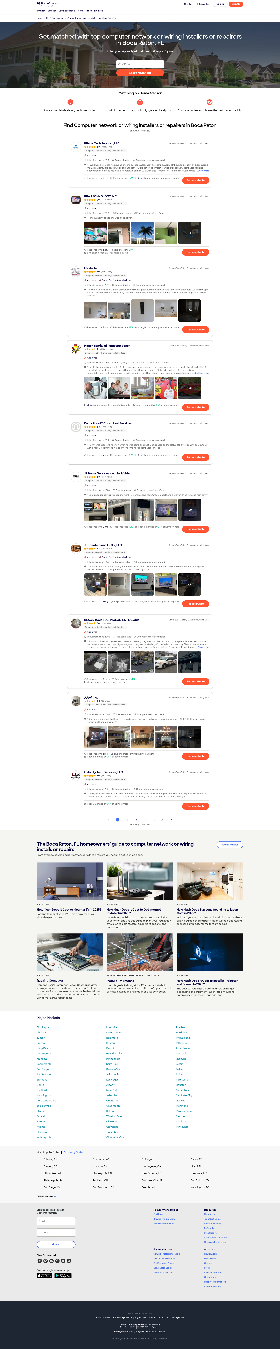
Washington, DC (200, 1187)
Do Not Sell (142, 1326)
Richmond (182, 1105)
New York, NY (199, 1173)
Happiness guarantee (215, 1281)
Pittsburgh (182, 1043)
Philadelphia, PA (53, 1180)
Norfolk (180, 1100)
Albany (110, 1084)
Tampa (41, 1121)
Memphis (181, 1053)
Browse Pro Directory (164, 1219)
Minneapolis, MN (102, 1173)
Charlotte (112, 1100)
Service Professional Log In (167, 1254)
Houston (181, 1084)
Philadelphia (183, 1037)
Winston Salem (115, 1116)
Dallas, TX (196, 1159)
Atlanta (41, 1126)
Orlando (42, 1116)
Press (207, 1268)
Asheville (111, 1095)
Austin (179, 1064)
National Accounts (162, 1272)
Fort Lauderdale (46, 1100)
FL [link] (47, 18)
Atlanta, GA (50, 1159)
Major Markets (48, 1017)
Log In (220, 4)
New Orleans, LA (152, 1173)
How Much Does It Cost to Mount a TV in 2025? (69, 909)
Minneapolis (113, 1058)
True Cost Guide (212, 1219)
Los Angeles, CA (151, 1166)
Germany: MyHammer (122, 1317)
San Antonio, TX (200, 1180)
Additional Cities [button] (45, 1196)
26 (162, 819)
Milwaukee (182, 1126)
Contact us (210, 1277)
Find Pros (158, 1214)
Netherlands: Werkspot (159, 1317)
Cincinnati (112, 1121)
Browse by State (73, 1152)
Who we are (210, 1258)
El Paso (180, 1074)
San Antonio (183, 1090)
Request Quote (196, 180)
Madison (181, 1121)
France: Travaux (103, 1317)
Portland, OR (100, 1180)
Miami (40, 1111)
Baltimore (112, 1037)
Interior (41, 10)
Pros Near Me (211, 1233)
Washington (44, 1095)
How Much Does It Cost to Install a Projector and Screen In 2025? (207, 982)
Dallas (179, 1069)
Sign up (56, 1244)
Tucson (41, 1037)
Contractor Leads (162, 1268)
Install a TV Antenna (120, 981)
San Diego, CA (52, 1187)
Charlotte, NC (101, 1159)
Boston (110, 1043)
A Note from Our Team (215, 1237)
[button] (95, 233)
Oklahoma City (115, 1137)
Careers (208, 1263)
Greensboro (113, 1105)
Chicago (42, 1132)
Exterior (52, 10)
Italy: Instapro (140, 1317)
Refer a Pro (209, 1228)
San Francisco (45, 1074)
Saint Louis (112, 1074)
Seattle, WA (149, 1187)
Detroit (110, 1048)
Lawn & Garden (67, 10)
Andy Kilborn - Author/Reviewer (125, 975)
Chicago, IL (148, 1159)
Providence (183, 1048)
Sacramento (44, 1064)
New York (112, 1090)
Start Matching (140, 73)
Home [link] (40, 18)
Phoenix (41, 1032)
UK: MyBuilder (178, 1317)
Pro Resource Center (164, 1263)
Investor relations (213, 1272)
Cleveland (112, 1126)
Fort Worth (182, 1079)
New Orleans (114, 1032)
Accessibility (154, 1326)
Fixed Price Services (163, 1223)
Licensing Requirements (216, 1242)
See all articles (229, 844)
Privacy (123, 1326)
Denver (41, 1084)
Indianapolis (44, 1137)
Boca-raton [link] (58, 18)
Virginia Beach (184, 1111)
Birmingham (44, 1027)
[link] (140, 147)
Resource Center (213, 1223)
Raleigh (110, 1111)
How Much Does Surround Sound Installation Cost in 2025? (207, 911)
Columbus (112, 1132)
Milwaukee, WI (52, 1173)
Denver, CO (50, 1166)
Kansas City (113, 1069)
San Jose (42, 1079)
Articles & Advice (94, 10)
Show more (203, 170)
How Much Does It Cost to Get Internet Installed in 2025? (134, 911)
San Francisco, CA (103, 1187)
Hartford (42, 1090)
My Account (210, 1214)
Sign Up (236, 4)
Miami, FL (196, 1166)
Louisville (111, 1027)
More (80, 10)
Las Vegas (112, 1079)
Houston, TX (100, 1166)
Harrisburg (182, 1032)
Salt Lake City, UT (152, 1180)
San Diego (43, 1069)
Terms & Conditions (157, 1331)
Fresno (41, 1043)
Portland (181, 1027)
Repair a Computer (50, 980)
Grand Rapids (114, 1053)
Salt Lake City (184, 1095)
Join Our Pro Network (164, 1258)
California (132, 1326)
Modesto (42, 1058)
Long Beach (44, 1048)
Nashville (181, 1058)
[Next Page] (171, 819)
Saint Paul (112, 1064)
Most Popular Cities (48, 1152)
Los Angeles (44, 1053)
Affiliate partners (212, 1286)
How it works (210, 1254)
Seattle (180, 1116)
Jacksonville (44, 1105)
